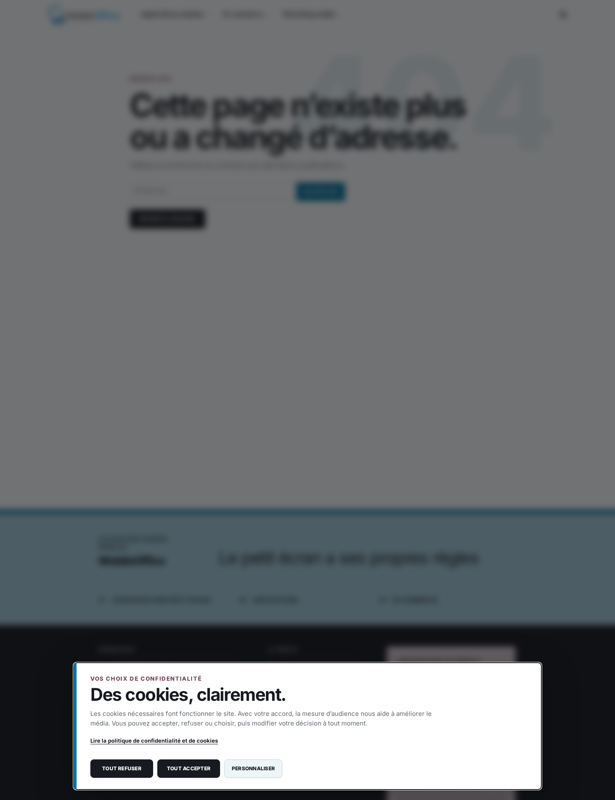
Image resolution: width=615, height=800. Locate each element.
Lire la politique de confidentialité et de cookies (154, 740)
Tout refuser (121, 768)
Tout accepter (188, 768)
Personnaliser (253, 768)
